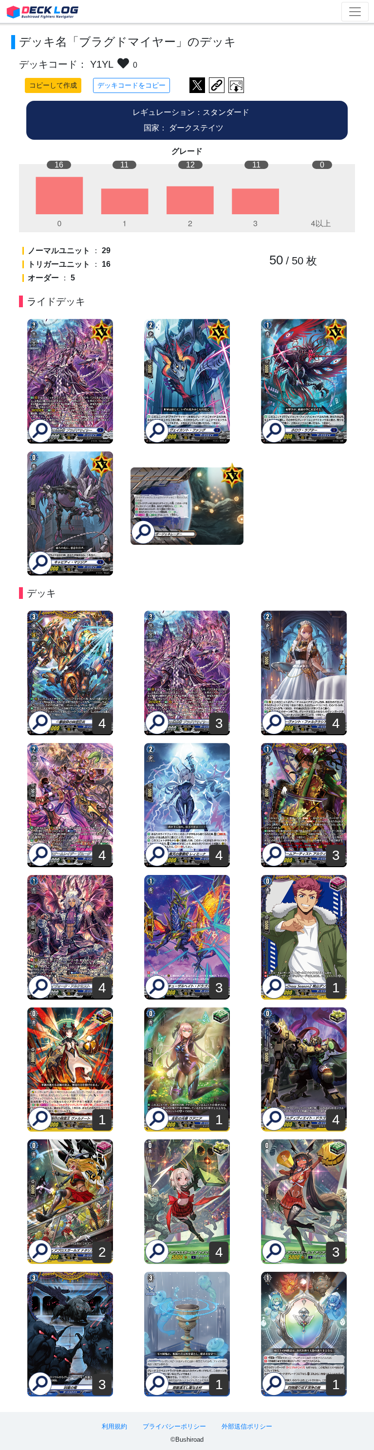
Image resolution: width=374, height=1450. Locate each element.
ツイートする (197, 85)
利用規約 (114, 1426)
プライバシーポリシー (174, 1426)
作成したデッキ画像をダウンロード (236, 85)
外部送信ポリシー (247, 1426)
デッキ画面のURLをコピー (216, 85)
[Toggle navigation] (355, 11)
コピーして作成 (53, 85)
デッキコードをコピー (131, 85)
